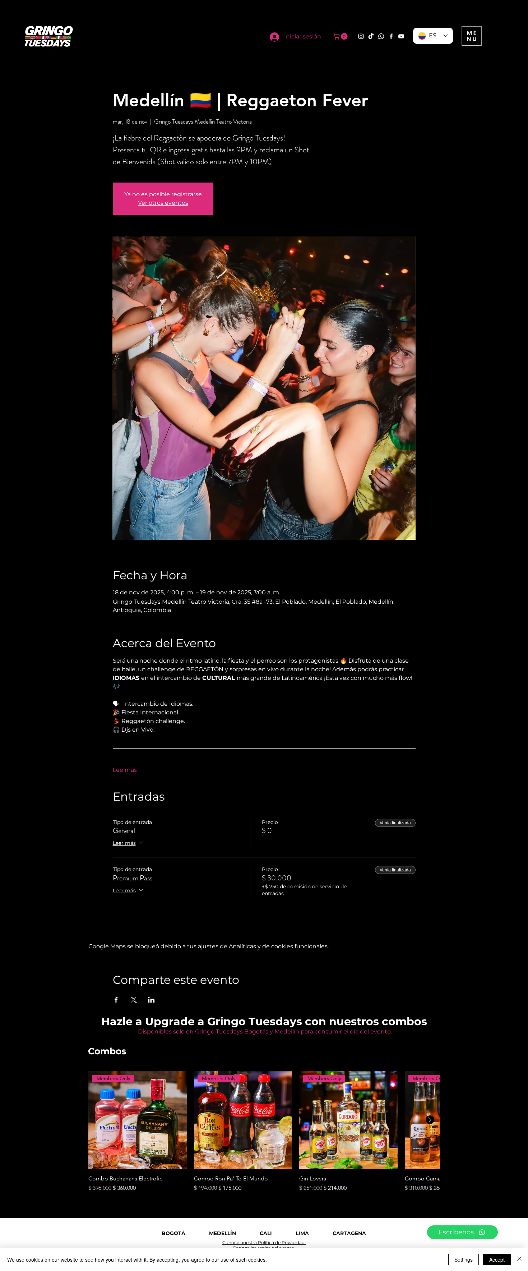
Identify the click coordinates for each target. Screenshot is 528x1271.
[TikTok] (371, 36)
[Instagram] (361, 36)
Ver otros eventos (163, 202)
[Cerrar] (519, 1259)
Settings (463, 1259)
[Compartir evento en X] (133, 1000)
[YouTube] (401, 36)
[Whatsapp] (381, 36)
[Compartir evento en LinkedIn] (151, 1000)
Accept (497, 1259)
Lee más (125, 769)
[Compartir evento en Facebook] (116, 1000)
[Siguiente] (430, 1119)
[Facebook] (391, 36)
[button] (341, 36)
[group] (264, 1131)
